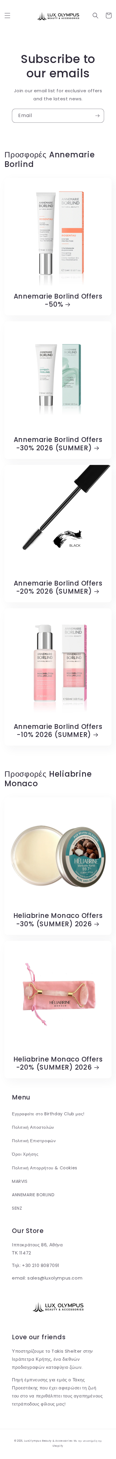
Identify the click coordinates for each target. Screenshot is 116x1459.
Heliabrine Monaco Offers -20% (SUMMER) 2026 (58, 1063)
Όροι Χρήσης (25, 1154)
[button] (7, 15)
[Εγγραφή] (97, 116)
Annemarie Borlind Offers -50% (58, 300)
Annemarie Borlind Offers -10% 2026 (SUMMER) (58, 731)
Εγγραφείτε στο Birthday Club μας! (48, 1114)
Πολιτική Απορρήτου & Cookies (44, 1168)
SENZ (17, 1208)
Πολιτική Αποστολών (33, 1127)
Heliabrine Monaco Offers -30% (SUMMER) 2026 (58, 920)
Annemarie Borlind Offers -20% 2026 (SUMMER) (58, 587)
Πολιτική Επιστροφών (34, 1141)
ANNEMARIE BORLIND (33, 1195)
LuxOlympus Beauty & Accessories (48, 1441)
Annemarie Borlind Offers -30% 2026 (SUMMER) (58, 444)
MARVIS (20, 1181)
